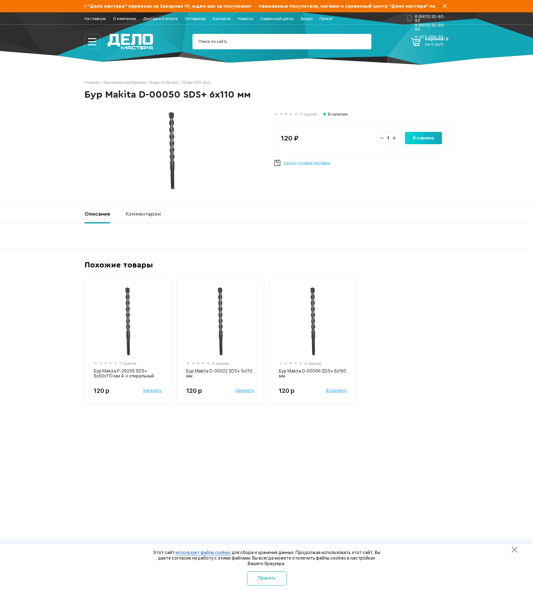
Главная (92, 82)
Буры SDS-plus (196, 82)
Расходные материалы (125, 82)
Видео (306, 18)
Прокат (326, 18)
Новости (245, 18)
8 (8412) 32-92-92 (430, 18)
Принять (267, 578)
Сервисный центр (277, 18)
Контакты (222, 18)
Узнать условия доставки (306, 163)
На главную (95, 18)
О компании (124, 18)
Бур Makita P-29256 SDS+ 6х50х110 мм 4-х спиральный (124, 373)
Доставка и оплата (160, 18)
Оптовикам (195, 18)
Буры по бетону (164, 82)
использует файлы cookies (203, 552)
